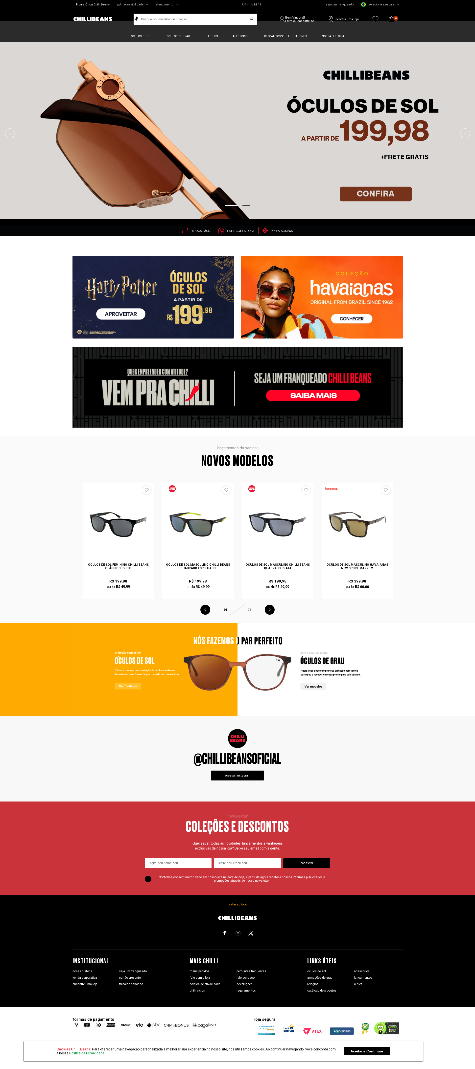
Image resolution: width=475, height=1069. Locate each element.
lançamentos (363, 977)
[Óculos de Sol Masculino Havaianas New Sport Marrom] (357, 524)
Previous (10, 133)
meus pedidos (199, 971)
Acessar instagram (237, 775)
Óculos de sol (141, 36)
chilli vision (197, 990)
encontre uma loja (84, 984)
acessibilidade (133, 4)
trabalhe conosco (131, 984)
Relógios (211, 36)
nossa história (82, 971)
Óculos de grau (178, 36)
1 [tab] (231, 205)
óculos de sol (316, 971)
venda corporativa (84, 977)
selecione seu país (381, 4)
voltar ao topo (237, 904)
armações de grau (319, 977)
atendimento (164, 4)
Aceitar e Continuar (367, 1051)
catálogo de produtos (321, 990)
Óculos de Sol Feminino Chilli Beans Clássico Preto (118, 566)
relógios (312, 984)
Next (465, 133)
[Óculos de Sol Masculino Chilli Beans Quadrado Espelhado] (198, 524)
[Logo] (96, 19)
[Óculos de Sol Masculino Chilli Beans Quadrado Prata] (278, 524)
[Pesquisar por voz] (137, 19)
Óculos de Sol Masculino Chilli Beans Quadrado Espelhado (198, 566)
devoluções (245, 984)
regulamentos (246, 990)
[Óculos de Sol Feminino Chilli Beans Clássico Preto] (118, 524)
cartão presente (130, 977)
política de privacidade (205, 984)
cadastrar (307, 863)
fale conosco (246, 977)
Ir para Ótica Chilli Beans (93, 4)
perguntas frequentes (251, 971)
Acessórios (241, 36)
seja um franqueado (340, 4)
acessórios (362, 971)
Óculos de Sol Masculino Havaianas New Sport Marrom (357, 566)
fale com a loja (200, 977)
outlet (358, 984)
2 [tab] (246, 205)
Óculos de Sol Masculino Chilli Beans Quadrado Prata (278, 566)
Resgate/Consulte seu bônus (285, 36)
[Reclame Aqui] (363, 1034)
